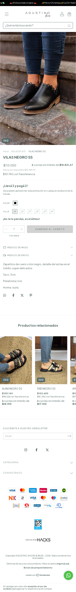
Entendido (65, 588)
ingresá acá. (63, 563)
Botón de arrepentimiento (38, 567)
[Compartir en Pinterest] (30, 295)
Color (6, 203)
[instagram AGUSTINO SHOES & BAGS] (26, 449)
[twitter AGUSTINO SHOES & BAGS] (47, 449)
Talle (6, 212)
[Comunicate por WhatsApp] (68, 575)
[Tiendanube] (38, 575)
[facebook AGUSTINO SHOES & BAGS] (37, 449)
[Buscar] (69, 25)
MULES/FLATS (18, 151)
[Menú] (7, 14)
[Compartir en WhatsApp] (4, 295)
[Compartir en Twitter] (22, 295)
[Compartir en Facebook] (13, 295)
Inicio (6, 151)
